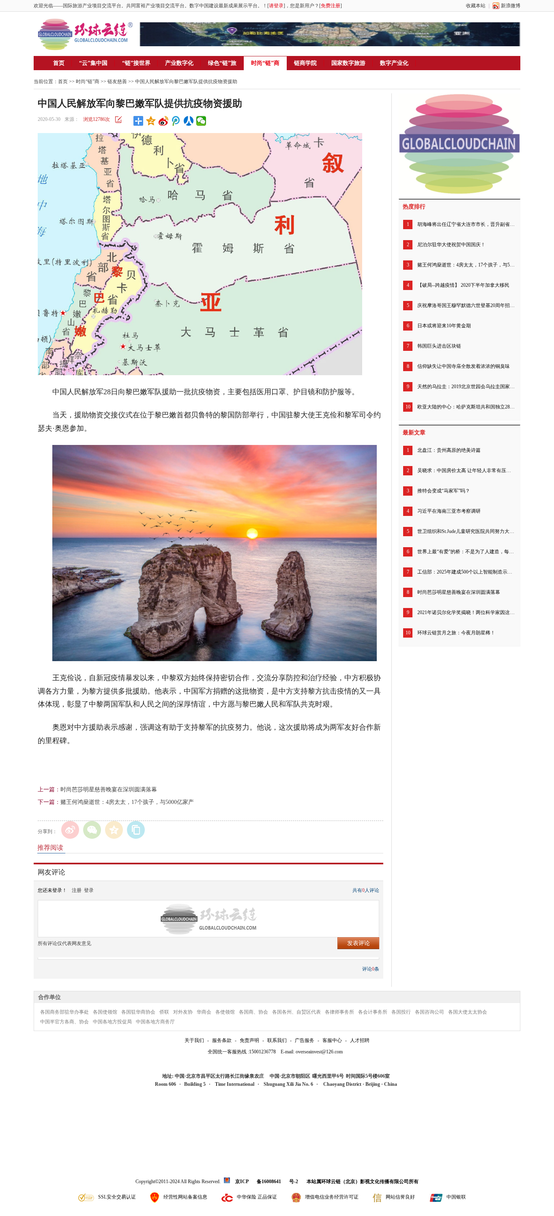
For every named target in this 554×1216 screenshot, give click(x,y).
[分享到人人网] (189, 121)
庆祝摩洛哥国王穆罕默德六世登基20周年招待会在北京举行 (466, 305)
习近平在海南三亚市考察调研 (449, 511)
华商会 (204, 1012)
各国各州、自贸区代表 (296, 1012)
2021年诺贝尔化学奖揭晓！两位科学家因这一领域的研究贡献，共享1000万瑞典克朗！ (466, 612)
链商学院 (305, 63)
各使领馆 (225, 1012)
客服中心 (332, 1040)
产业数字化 (179, 63)
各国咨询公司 (429, 1012)
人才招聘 (359, 1040)
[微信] (92, 830)
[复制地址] (136, 830)
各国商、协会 (253, 1012)
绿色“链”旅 (222, 63)
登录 (89, 890)
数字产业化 (394, 63)
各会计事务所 (372, 1012)
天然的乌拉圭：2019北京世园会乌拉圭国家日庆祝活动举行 (466, 386)
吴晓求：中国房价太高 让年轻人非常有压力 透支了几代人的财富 (466, 470)
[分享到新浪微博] (164, 121)
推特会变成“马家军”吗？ (443, 491)
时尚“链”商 (265, 63)
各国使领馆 (105, 1012)
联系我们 (277, 1040)
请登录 (276, 6)
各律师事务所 (339, 1012)
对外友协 (183, 1012)
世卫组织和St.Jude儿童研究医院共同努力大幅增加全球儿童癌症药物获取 (466, 531)
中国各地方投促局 (112, 1022)
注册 (77, 890)
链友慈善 (117, 81)
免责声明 (249, 1040)
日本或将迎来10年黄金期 (444, 326)
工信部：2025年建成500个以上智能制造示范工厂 (466, 572)
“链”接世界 (136, 63)
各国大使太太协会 (467, 1012)
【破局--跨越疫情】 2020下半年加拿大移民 (463, 285)
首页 (58, 63)
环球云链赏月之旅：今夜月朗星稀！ (456, 633)
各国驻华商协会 (138, 1012)
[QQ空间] (114, 830)
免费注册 (330, 6)
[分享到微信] (201, 121)
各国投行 (401, 1012)
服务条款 (222, 1040)
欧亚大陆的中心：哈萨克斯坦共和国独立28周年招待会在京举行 (466, 407)
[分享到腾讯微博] (176, 121)
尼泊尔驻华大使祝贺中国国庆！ (451, 244)
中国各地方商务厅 (155, 1022)
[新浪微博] (70, 830)
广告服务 (304, 1040)
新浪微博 (510, 6)
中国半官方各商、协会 (64, 1022)
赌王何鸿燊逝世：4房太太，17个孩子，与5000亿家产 (127, 802)
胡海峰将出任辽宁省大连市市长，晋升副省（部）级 (466, 224)
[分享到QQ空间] (151, 121)
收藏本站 (475, 6)
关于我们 (194, 1040)
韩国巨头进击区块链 (439, 346)
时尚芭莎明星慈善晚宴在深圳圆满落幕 (108, 789)
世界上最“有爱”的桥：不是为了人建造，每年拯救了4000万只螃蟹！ (466, 551)
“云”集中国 (93, 63)
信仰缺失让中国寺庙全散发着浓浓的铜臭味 (463, 366)
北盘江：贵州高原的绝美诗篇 (449, 450)
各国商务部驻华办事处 (64, 1012)
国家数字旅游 (348, 63)
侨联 (164, 1012)
